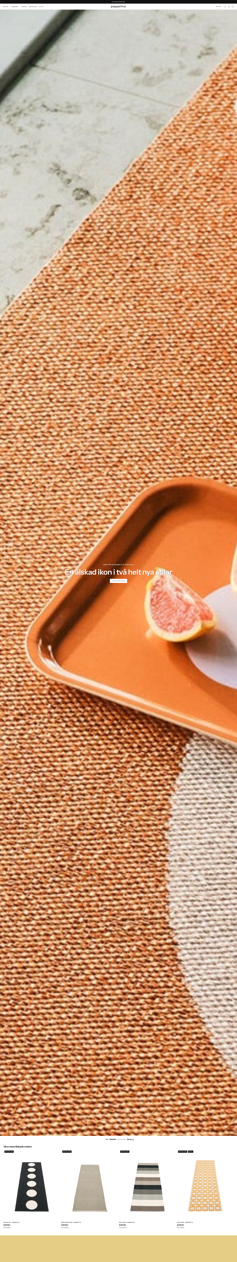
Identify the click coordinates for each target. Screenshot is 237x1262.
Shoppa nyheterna (118, 580)
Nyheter (24, 6)
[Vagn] (232, 6)
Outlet (41, 6)
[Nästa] (232, 1145)
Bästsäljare (33, 6)
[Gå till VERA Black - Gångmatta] (31, 1184)
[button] (225, 6)
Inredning (15, 6)
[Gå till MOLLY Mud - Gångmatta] (147, 1184)
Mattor (5, 6)
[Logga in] (229, 6)
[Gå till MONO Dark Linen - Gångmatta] (89, 1184)
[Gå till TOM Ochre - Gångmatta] (205, 1184)
